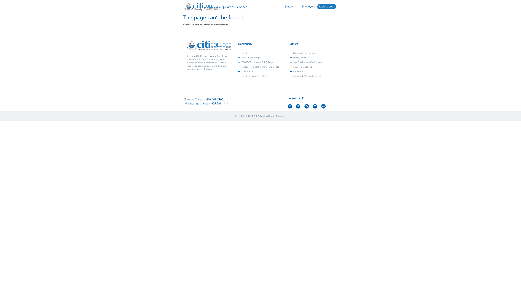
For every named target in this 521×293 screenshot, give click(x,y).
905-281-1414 (219, 103)
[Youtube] (323, 106)
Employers (308, 6)
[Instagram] (298, 106)
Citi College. (259, 116)
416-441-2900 (214, 99)
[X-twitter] (290, 106)
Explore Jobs (327, 6)
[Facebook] (306, 106)
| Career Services (235, 7)
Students (290, 6)
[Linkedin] (315, 106)
